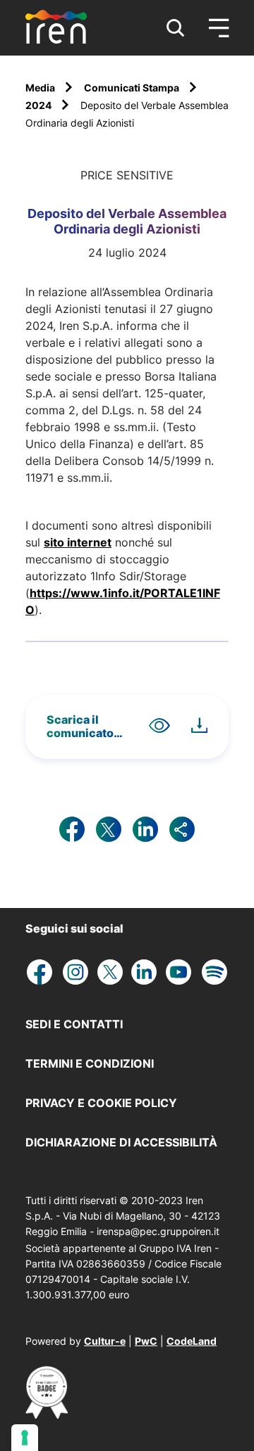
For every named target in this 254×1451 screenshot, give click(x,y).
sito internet (77, 542)
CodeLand (192, 1341)
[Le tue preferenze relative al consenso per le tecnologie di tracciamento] (24, 1437)
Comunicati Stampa (132, 88)
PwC (146, 1341)
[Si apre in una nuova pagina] (46, 1414)
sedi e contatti (74, 1024)
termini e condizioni (89, 1063)
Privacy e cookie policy (101, 1103)
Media (41, 88)
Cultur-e (105, 1341)
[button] (176, 28)
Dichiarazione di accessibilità (121, 1142)
